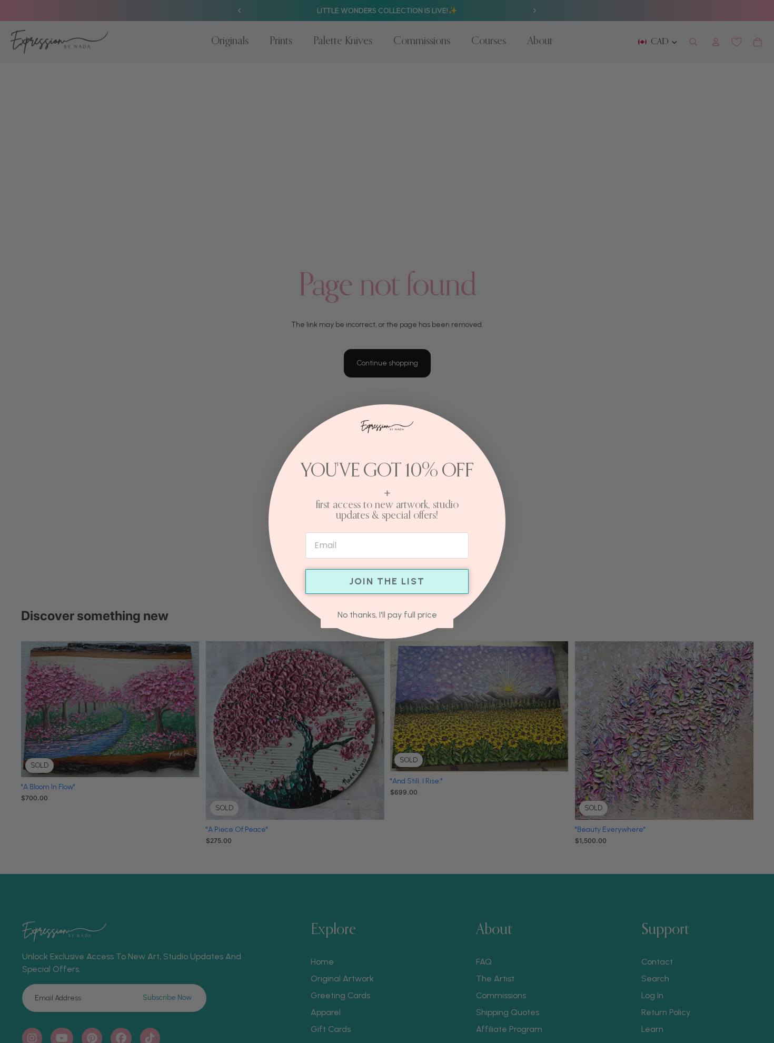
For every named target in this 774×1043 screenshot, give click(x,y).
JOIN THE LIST (387, 581)
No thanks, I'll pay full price (387, 615)
